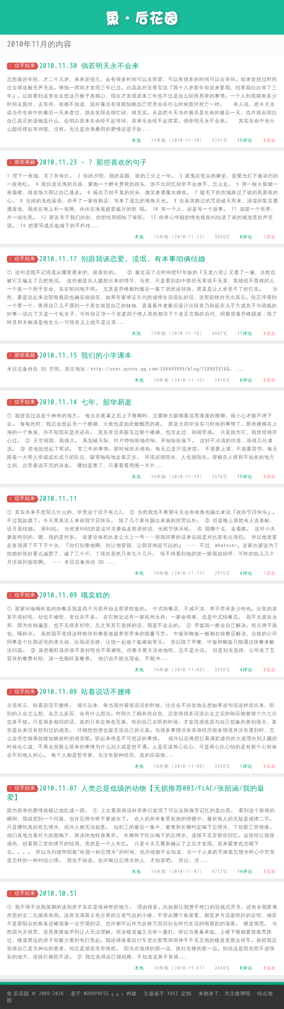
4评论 (246, 573)
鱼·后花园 (18, 994)
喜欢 (270, 140)
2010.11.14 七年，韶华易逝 (85, 402)
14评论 (244, 871)
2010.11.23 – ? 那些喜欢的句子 (93, 162)
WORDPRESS (104, 994)
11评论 (244, 333)
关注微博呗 (237, 994)
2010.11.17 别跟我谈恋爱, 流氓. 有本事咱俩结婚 (122, 259)
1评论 (246, 766)
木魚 (136, 140)
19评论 (244, 140)
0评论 (246, 237)
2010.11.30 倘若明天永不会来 (89, 66)
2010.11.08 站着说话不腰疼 (85, 692)
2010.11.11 (58, 498)
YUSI (172, 994)
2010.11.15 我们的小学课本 (85, 355)
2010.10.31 (58, 893)
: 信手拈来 (22, 66)
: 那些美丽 (22, 162)
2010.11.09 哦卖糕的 (74, 595)
